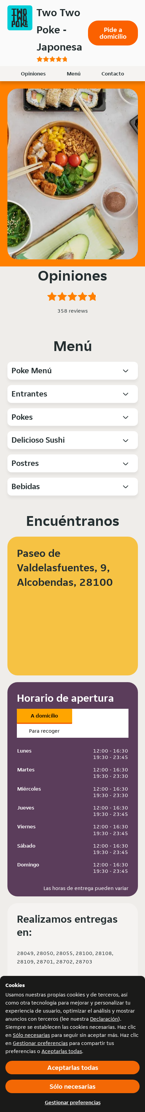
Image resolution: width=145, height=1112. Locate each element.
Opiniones (33, 73)
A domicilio (44, 715)
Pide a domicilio (112, 33)
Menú (74, 73)
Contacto (113, 73)
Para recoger (44, 730)
